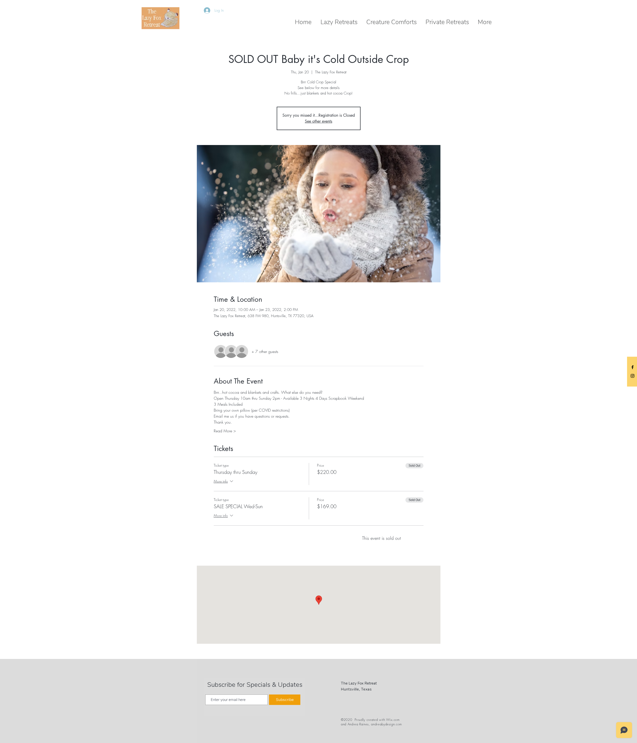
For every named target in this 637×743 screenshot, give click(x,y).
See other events (318, 121)
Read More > (225, 431)
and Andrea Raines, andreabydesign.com (371, 724)
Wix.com (393, 719)
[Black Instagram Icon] (632, 375)
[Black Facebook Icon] (632, 367)
